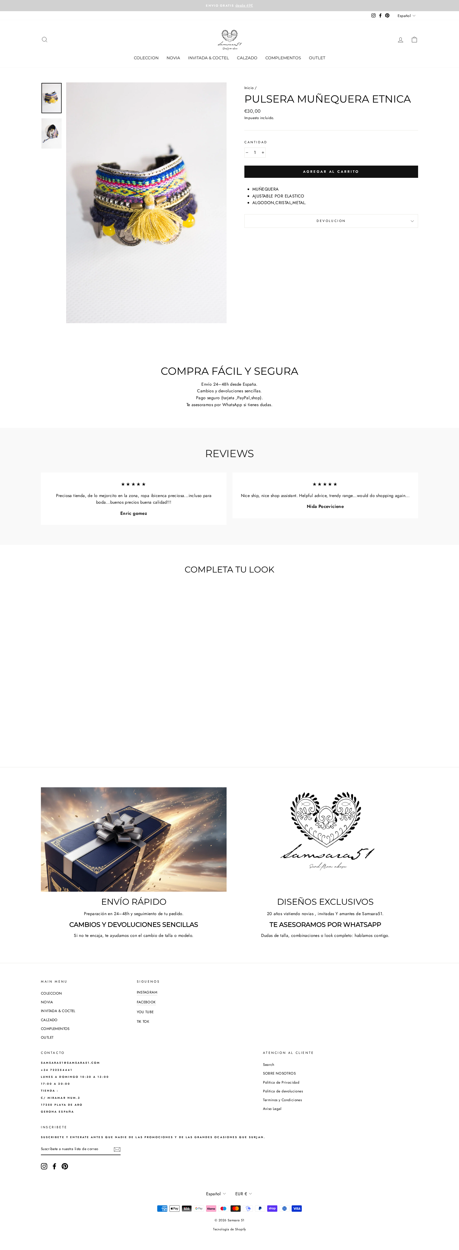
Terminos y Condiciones (282, 1099)
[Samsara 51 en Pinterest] (65, 1166)
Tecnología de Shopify (229, 1229)
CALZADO (247, 57)
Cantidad (255, 142)
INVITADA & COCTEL (208, 57)
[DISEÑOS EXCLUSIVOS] (325, 839)
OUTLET (317, 57)
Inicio (248, 87)
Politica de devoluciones (283, 1091)
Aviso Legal (272, 1108)
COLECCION (146, 57)
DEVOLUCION (331, 220)
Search (268, 1064)
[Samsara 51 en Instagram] (44, 1166)
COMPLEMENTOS (283, 57)
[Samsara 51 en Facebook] (54, 1166)
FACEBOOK (146, 1002)
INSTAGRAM (147, 992)
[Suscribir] (117, 1149)
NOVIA (173, 57)
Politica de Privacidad (281, 1082)
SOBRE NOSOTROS (279, 1073)
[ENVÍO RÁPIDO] (134, 839)
